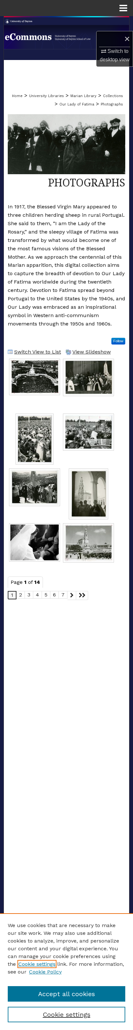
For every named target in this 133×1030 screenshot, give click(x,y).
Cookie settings (37, 964)
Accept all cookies (66, 994)
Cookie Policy (45, 972)
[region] (66, 971)
